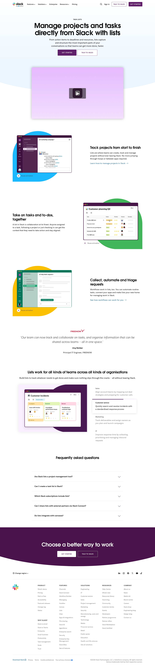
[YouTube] (137, 573)
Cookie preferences (47, 660)
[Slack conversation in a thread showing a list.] (110, 221)
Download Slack (18, 660)
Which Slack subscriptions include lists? (51, 496)
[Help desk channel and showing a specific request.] (44, 288)
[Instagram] (124, 573)
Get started (135, 4)
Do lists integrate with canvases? (48, 515)
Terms (37, 660)
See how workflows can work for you (106, 300)
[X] (132, 573)
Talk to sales (119, 4)
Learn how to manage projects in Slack (107, 163)
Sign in (107, 4)
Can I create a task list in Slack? (48, 486)
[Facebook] (128, 573)
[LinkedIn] (119, 573)
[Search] (101, 4)
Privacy (30, 660)
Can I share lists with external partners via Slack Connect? (60, 506)
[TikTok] (141, 573)
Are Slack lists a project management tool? (53, 476)
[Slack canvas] (44, 154)
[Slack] (18, 4)
